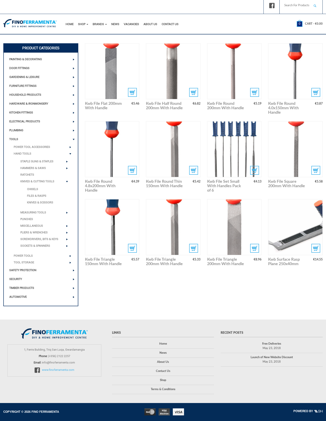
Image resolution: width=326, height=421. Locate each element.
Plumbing (16, 130)
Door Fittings (19, 68)
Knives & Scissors (40, 202)
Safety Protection (22, 270)
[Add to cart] (295, 71)
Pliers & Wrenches (34, 232)
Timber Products (21, 288)
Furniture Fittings (23, 85)
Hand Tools (22, 153)
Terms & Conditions (163, 389)
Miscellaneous (31, 225)
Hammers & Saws (33, 168)
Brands (99, 24)
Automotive (18, 296)
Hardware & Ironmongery (28, 103)
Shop (82, 24)
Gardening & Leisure (24, 77)
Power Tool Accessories (32, 147)
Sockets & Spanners (35, 245)
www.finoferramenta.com (58, 370)
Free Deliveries (271, 343)
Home (70, 24)
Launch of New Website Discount (272, 357)
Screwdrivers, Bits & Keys (39, 239)
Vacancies (131, 24)
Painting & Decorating (25, 59)
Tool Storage (24, 262)
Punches (26, 219)
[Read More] (112, 71)
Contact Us (170, 24)
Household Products (25, 94)
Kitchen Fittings (21, 112)
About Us (150, 24)
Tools (13, 139)
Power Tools (23, 255)
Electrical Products (24, 121)
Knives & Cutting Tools (37, 181)
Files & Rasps (36, 195)
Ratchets (27, 174)
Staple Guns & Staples (36, 161)
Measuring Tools (33, 212)
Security (15, 279)
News (115, 24)
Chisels (32, 189)
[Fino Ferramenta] (30, 22)
